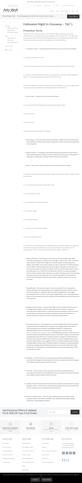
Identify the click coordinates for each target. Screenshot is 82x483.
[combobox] (19, 5)
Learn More (73, 16)
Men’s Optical (11, 38)
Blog (23, 466)
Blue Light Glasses (12, 32)
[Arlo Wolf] (10, 12)
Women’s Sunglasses (8, 458)
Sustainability (26, 443)
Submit (75, 412)
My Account (45, 454)
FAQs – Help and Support (49, 451)
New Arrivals (9, 46)
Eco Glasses (6, 443)
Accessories (6, 462)
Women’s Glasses (8, 454)
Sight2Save (25, 469)
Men (6, 36)
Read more (46, 480)
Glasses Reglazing (27, 458)
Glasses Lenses (26, 454)
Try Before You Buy (28, 451)
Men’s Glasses (7, 447)
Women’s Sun (11, 30)
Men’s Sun (10, 40)
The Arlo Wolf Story (28, 462)
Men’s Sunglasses (8, 451)
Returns (44, 447)
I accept (35, 480)
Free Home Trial (9, 16)
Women (7, 26)
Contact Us (45, 458)
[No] (80, 478)
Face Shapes (45, 443)
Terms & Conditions (47, 462)
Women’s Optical (12, 28)
